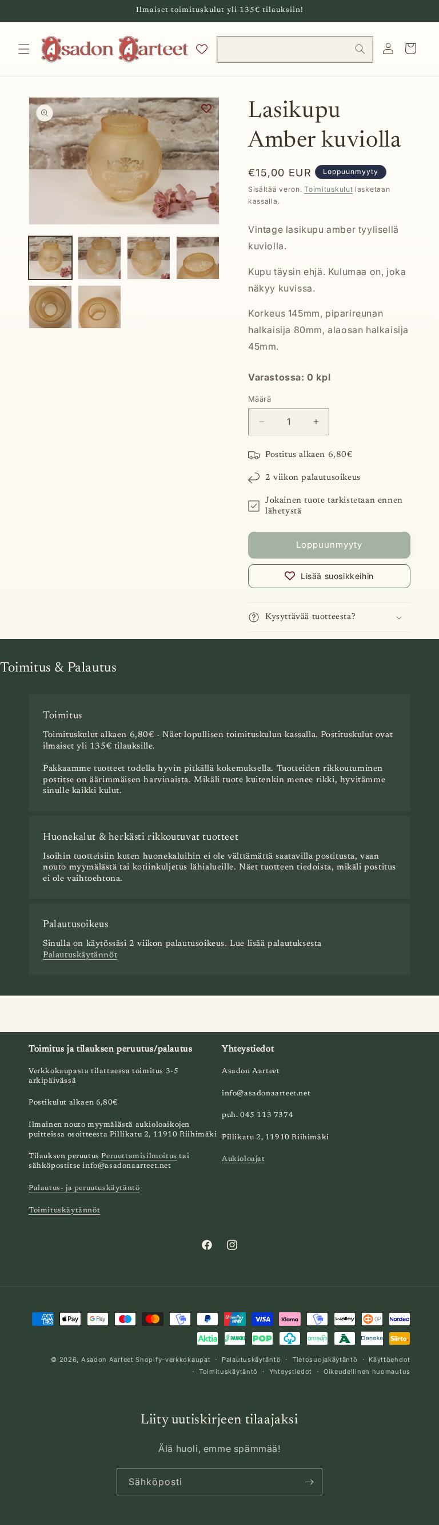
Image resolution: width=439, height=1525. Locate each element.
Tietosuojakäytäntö (325, 1360)
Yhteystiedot (290, 1372)
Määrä (259, 398)
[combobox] (294, 49)
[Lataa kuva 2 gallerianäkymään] (99, 258)
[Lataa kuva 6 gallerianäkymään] (99, 307)
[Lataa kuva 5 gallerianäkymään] (50, 307)
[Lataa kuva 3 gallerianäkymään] (148, 258)
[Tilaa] (309, 1482)
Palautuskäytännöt (80, 955)
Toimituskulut (328, 189)
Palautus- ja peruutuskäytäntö (84, 1188)
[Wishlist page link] (201, 49)
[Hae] (360, 49)
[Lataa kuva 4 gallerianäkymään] (198, 258)
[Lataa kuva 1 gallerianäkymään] (50, 258)
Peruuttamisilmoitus (139, 1156)
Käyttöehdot (389, 1360)
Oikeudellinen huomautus (367, 1372)
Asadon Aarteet (107, 1360)
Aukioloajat (243, 1159)
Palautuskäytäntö (251, 1360)
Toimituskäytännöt (64, 1210)
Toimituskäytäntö (228, 1372)
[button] (24, 49)
